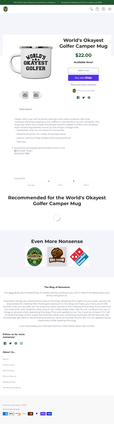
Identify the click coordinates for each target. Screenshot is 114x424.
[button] (91, 9)
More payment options (83, 84)
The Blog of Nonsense (12, 388)
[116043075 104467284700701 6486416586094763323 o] (79, 256)
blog (11, 292)
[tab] (25, 109)
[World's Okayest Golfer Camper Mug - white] (24, 95)
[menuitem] (91, 9)
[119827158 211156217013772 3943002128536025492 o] (34, 256)
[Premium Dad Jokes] (5, 9)
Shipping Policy (9, 382)
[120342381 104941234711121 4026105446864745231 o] (57, 256)
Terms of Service (9, 376)
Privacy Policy (9, 365)
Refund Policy (8, 370)
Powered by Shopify (11, 409)
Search (5, 359)
